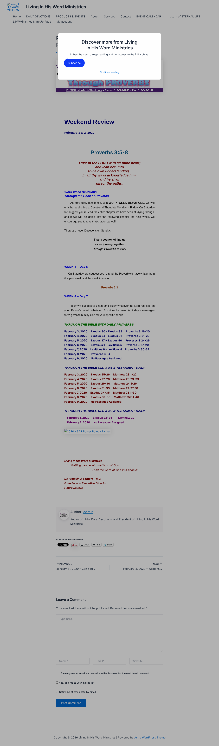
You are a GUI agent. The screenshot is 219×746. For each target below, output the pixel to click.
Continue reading (109, 72)
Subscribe (74, 63)
